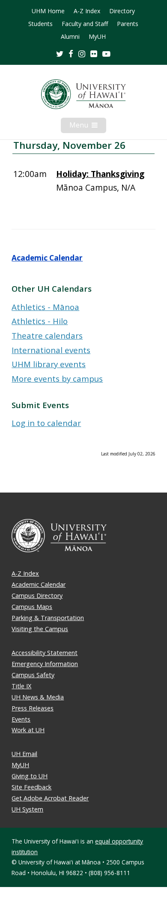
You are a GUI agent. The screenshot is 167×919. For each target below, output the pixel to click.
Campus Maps (32, 607)
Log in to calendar (46, 422)
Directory (122, 11)
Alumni (70, 36)
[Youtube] (106, 53)
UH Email (24, 754)
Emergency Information (45, 664)
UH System (27, 809)
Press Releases (33, 708)
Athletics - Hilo (40, 321)
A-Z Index (87, 11)
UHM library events (49, 364)
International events (51, 350)
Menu (87, 126)
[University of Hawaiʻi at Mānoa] (83, 94)
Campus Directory (37, 595)
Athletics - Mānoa (45, 307)
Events (21, 719)
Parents (127, 23)
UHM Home (48, 11)
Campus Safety (33, 675)
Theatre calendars (47, 335)
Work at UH (28, 730)
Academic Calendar (47, 258)
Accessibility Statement (45, 653)
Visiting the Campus (40, 629)
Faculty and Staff (85, 23)
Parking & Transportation (48, 618)
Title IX (21, 686)
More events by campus (57, 378)
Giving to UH (30, 776)
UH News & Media (38, 697)
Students (40, 23)
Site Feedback (31, 787)
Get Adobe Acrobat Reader (50, 798)
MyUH (97, 36)
